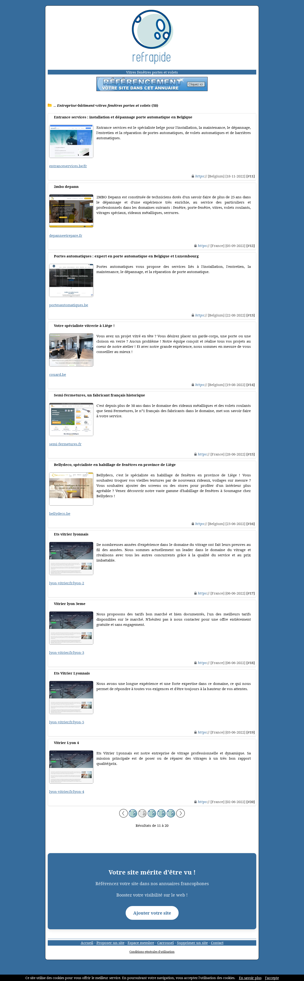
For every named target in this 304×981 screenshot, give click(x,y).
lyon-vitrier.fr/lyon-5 (66, 722)
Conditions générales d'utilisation (152, 952)
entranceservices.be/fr (68, 165)
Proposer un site (110, 942)
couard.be (57, 374)
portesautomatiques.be (68, 304)
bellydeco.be (59, 513)
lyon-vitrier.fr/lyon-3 (66, 652)
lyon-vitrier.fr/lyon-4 (66, 791)
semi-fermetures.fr (65, 444)
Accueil (87, 942)
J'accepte (272, 978)
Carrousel (165, 942)
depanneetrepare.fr (65, 235)
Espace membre (141, 942)
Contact (217, 942)
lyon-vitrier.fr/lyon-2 (66, 583)
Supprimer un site (192, 942)
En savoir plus (250, 978)
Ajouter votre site (152, 913)
